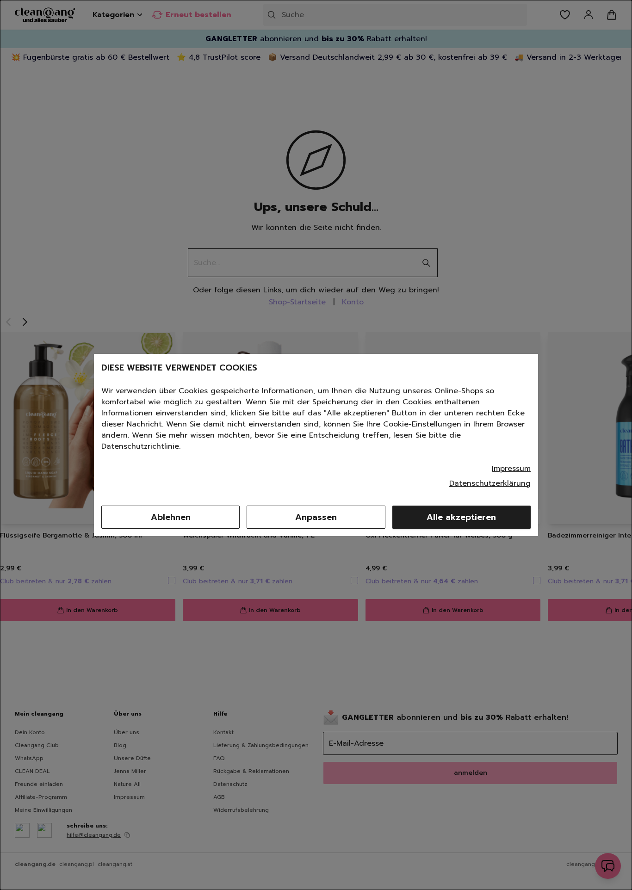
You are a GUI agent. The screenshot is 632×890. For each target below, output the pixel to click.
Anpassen (316, 517)
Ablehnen (171, 517)
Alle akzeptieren (461, 517)
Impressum (511, 468)
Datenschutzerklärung (490, 483)
